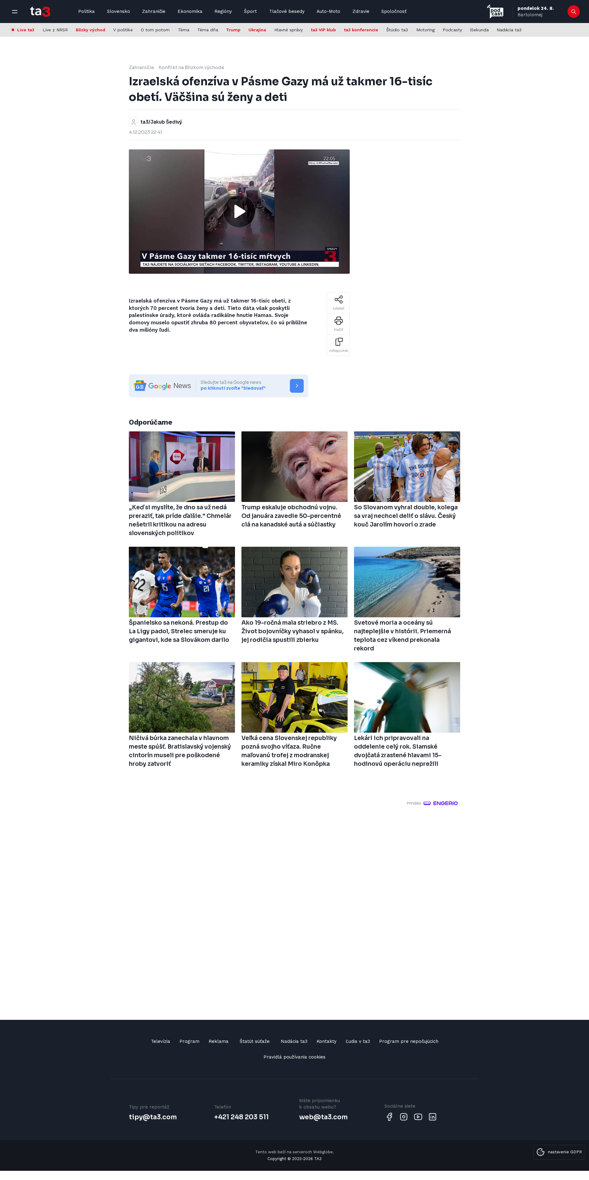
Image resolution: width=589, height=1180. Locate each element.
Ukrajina (257, 29)
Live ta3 (25, 29)
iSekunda (479, 29)
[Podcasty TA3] (495, 11)
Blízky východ (90, 29)
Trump (233, 29)
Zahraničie (153, 11)
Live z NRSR (55, 29)
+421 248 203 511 (241, 1117)
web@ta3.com (323, 1117)
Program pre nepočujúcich (408, 1041)
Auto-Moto (328, 11)
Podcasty (452, 29)
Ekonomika (190, 11)
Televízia (160, 1041)
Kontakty (327, 1041)
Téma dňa (207, 29)
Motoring (425, 29)
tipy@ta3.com (153, 1117)
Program (189, 1041)
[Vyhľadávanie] (574, 11)
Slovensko (118, 11)
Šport (250, 11)
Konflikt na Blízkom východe (191, 67)
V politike (123, 29)
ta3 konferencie (361, 29)
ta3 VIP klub (323, 29)
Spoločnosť (393, 11)
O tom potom (155, 29)
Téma (183, 29)
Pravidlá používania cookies (294, 1057)
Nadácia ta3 (509, 29)
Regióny (223, 11)
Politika (86, 11)
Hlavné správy (288, 29)
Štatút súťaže (255, 1041)
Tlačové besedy (287, 11)
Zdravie (360, 11)
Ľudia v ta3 (358, 1041)
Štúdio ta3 (397, 29)
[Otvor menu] (14, 12)
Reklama (219, 1041)
